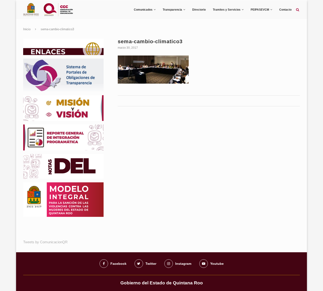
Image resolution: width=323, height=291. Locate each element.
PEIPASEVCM (260, 9)
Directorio (199, 9)
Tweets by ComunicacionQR (45, 242)
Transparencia (172, 9)
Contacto (285, 9)
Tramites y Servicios (226, 9)
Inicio (27, 29)
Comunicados (143, 9)
